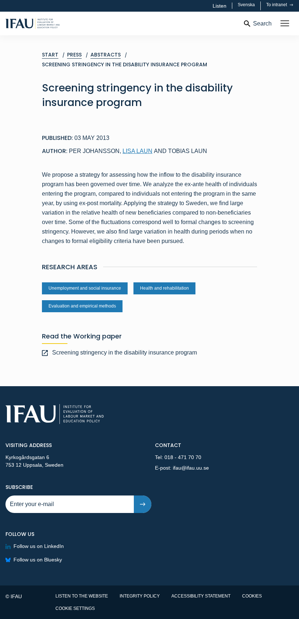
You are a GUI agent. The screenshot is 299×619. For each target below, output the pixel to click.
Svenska (246, 4)
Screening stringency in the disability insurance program (124, 352)
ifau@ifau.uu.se (191, 468)
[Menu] (285, 23)
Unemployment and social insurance (84, 288)
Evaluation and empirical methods (82, 306)
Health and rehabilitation (164, 288)
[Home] (54, 23)
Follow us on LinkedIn (38, 546)
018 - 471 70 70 (182, 457)
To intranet (277, 4)
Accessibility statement (200, 596)
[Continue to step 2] (142, 504)
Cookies (252, 596)
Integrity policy (140, 596)
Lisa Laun (137, 151)
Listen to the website (81, 596)
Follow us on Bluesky (37, 560)
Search (262, 23)
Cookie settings (75, 608)
